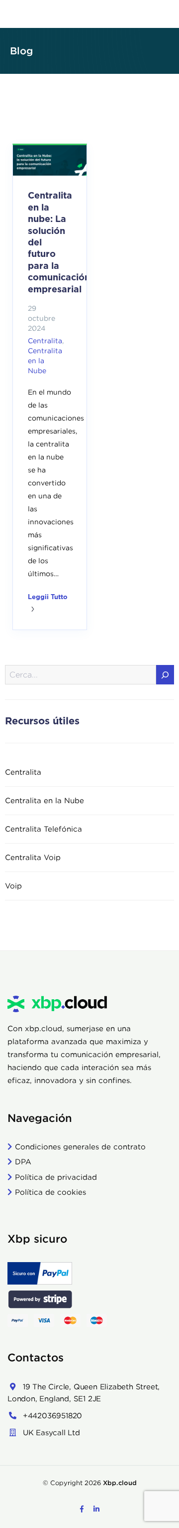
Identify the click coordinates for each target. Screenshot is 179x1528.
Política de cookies (50, 1192)
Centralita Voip (33, 857)
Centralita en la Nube (44, 800)
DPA (23, 1161)
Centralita (45, 341)
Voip (13, 885)
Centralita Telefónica (43, 829)
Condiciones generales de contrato (80, 1146)
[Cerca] (165, 674)
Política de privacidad (56, 1177)
